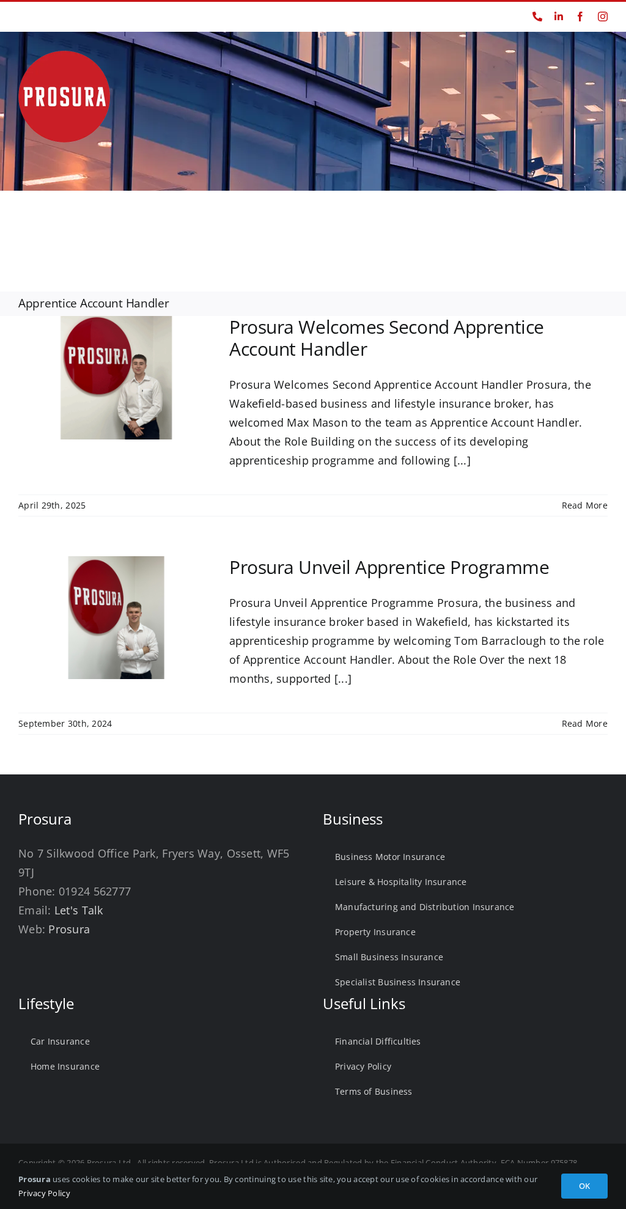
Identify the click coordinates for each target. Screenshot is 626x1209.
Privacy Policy (44, 1193)
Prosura (69, 929)
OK (584, 1185)
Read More (585, 505)
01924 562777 (43, 16)
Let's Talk (78, 910)
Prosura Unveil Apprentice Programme (389, 566)
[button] (586, 226)
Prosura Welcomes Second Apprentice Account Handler (386, 337)
